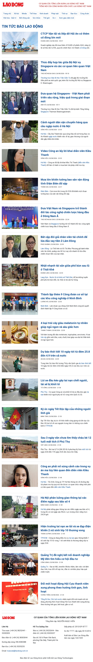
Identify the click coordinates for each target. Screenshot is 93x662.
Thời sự (65, 13)
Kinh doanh (44, 13)
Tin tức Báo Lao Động (22, 26)
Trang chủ (7, 13)
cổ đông (83, 48)
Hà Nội (43, 134)
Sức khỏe (36, 18)
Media (24, 13)
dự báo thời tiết (85, 363)
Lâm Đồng (45, 248)
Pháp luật (55, 13)
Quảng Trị (44, 567)
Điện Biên (44, 191)
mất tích (85, 449)
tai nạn (71, 538)
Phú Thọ (44, 392)
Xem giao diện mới (66, 18)
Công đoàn (84, 13)
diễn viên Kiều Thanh (62, 487)
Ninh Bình (44, 306)
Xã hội (16, 13)
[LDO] (20, 43)
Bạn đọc (74, 13)
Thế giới (46, 18)
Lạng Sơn (44, 277)
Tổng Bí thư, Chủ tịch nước (51, 599)
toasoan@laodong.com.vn (17, 651)
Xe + (54, 18)
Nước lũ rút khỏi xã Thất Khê (61, 277)
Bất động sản (24, 18)
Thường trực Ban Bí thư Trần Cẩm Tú (55, 78)
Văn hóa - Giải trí (9, 18)
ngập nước (52, 136)
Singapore (45, 112)
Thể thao (33, 13)
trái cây (43, 337)
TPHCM (49, 426)
